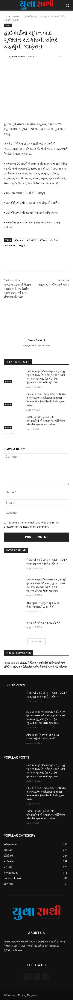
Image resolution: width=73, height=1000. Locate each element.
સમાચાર (17, 16)
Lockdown (10, 245)
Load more (35, 641)
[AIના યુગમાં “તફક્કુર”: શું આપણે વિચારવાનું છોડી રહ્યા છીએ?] (13, 608)
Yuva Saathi (18, 56)
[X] (28, 66)
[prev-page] (6, 435)
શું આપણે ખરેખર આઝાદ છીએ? (43, 622)
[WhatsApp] (45, 66)
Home (7, 16)
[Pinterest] (36, 66)
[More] (54, 66)
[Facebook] (19, 66)
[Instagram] (36, 976)
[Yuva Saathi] (6, 56)
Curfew (54, 240)
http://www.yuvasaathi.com (36, 345)
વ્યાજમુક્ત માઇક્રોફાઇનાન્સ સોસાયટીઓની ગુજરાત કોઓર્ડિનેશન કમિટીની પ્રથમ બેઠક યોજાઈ (45, 420)
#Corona (19, 240)
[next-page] (12, 435)
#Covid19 (31, 240)
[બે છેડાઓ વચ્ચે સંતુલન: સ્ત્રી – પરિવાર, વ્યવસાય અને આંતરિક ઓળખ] (13, 565)
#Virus (43, 240)
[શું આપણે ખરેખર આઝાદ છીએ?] (13, 628)
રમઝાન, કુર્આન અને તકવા (53, 284)
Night (22, 245)
